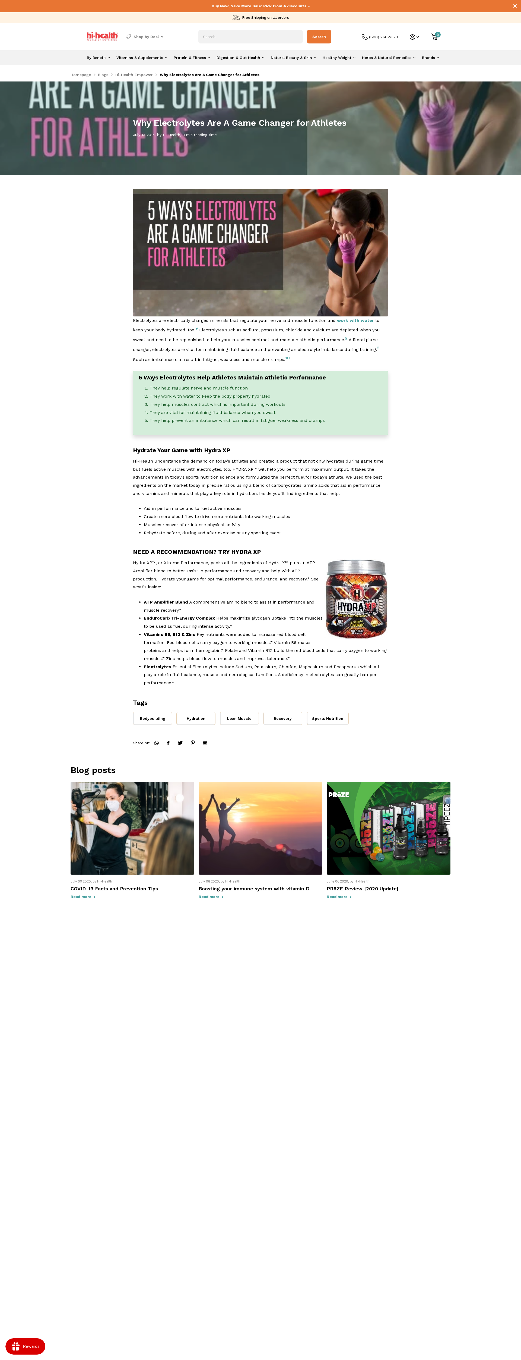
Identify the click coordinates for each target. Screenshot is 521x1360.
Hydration (196, 718)
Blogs (103, 75)
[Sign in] (414, 37)
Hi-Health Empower (134, 75)
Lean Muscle (239, 718)
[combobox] (250, 36)
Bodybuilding (152, 718)
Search (319, 36)
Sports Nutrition (327, 718)
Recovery (283, 718)
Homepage (81, 75)
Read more (82, 896)
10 (287, 357)
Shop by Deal (146, 36)
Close (515, 6)
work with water (355, 320)
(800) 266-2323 (383, 37)
